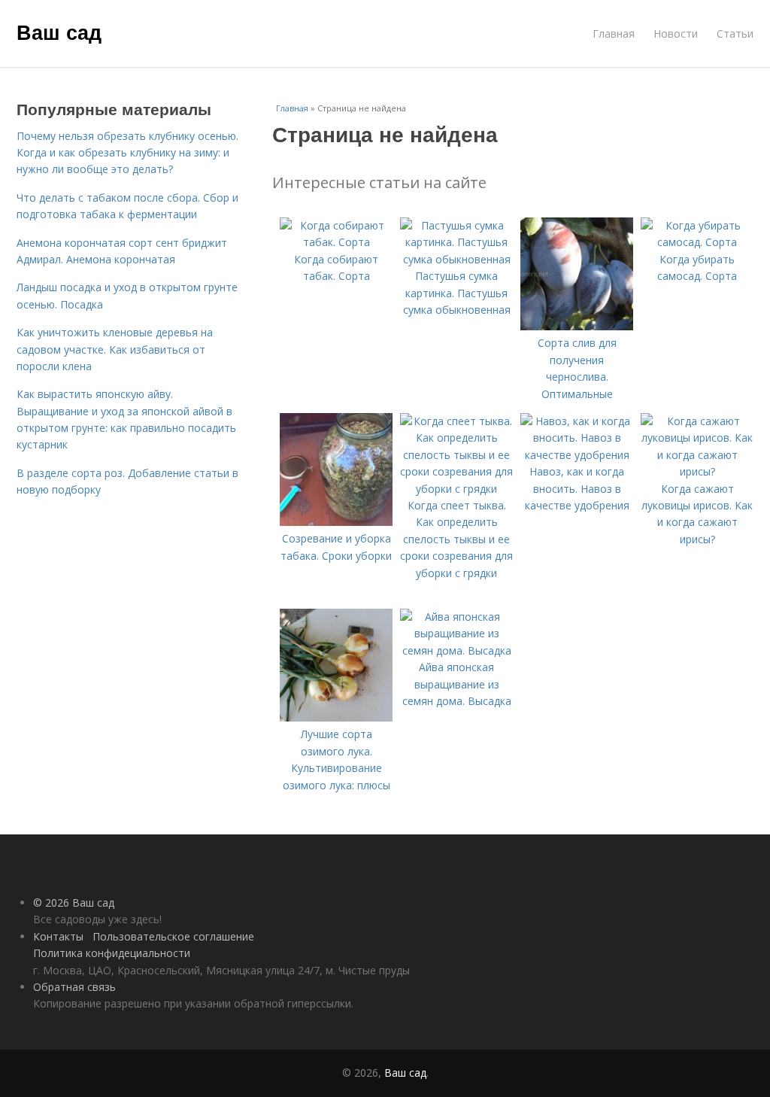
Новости (675, 33)
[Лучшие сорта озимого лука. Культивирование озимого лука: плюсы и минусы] (336, 717)
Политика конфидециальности (111, 953)
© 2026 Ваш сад (73, 902)
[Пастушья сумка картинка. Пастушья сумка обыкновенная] (456, 259)
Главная (614, 33)
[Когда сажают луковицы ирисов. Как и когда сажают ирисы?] (697, 471)
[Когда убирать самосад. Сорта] (697, 242)
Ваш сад (59, 31)
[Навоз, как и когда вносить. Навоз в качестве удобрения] (576, 455)
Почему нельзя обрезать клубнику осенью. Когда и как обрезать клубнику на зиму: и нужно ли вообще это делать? (127, 153)
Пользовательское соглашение (173, 936)
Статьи (735, 33)
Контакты (58, 936)
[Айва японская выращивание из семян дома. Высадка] (456, 650)
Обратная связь (74, 987)
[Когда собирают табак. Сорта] (336, 242)
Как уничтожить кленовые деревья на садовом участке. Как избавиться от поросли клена (115, 349)
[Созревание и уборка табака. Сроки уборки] (336, 522)
